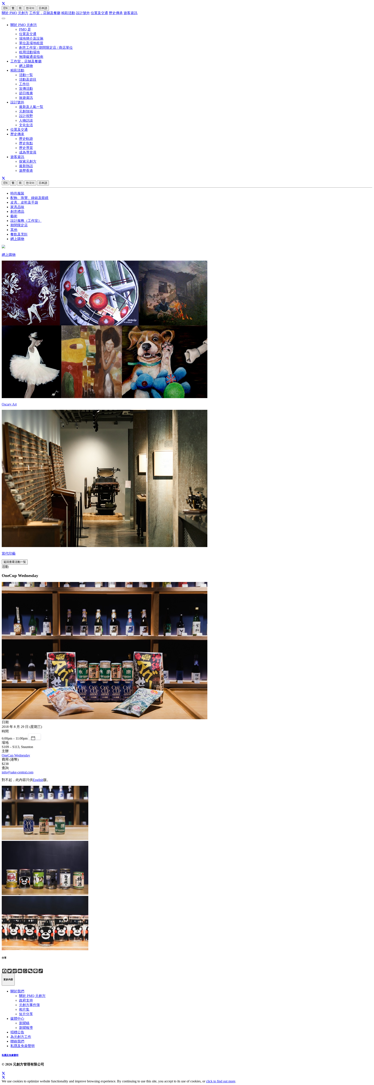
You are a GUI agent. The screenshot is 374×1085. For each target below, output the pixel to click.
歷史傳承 (116, 13)
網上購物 (26, 66)
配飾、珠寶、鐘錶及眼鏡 (29, 198)
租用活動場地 (29, 52)
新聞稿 (24, 1023)
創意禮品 (17, 211)
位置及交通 (99, 13)
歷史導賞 (26, 148)
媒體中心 (17, 1018)
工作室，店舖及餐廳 (44, 13)
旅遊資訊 (26, 98)
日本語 (43, 8)
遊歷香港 (26, 170)
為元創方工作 (20, 1037)
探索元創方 (27, 161)
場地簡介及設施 (31, 38)
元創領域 (26, 111)
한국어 (30, 8)
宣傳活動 (26, 88)
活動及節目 (27, 79)
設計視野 (26, 116)
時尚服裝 (17, 193)
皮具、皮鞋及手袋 (24, 202)
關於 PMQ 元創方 (15, 13)
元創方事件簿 (29, 1005)
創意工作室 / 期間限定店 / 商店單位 (46, 47)
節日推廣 (26, 93)
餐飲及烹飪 (19, 234)
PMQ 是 (25, 29)
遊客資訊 (130, 13)
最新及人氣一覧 (31, 107)
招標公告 (17, 1032)
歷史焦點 (26, 143)
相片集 (24, 1009)
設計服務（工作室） (26, 220)
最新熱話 (26, 166)
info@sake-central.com (17, 772)
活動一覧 (26, 75)
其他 (13, 230)
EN (5, 8)
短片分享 (26, 1014)
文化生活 (26, 125)
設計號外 (83, 13)
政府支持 (26, 1000)
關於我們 (17, 991)
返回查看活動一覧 (14, 562)
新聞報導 (26, 1027)
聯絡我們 (17, 1041)
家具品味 (17, 207)
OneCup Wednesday (16, 755)
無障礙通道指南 (31, 57)
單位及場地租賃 (31, 43)
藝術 (13, 216)
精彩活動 (68, 13)
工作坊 (24, 84)
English (38, 780)
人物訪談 (26, 120)
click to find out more (220, 1081)
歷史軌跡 (26, 139)
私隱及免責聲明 (22, 1046)
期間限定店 (19, 225)
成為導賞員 (27, 152)
